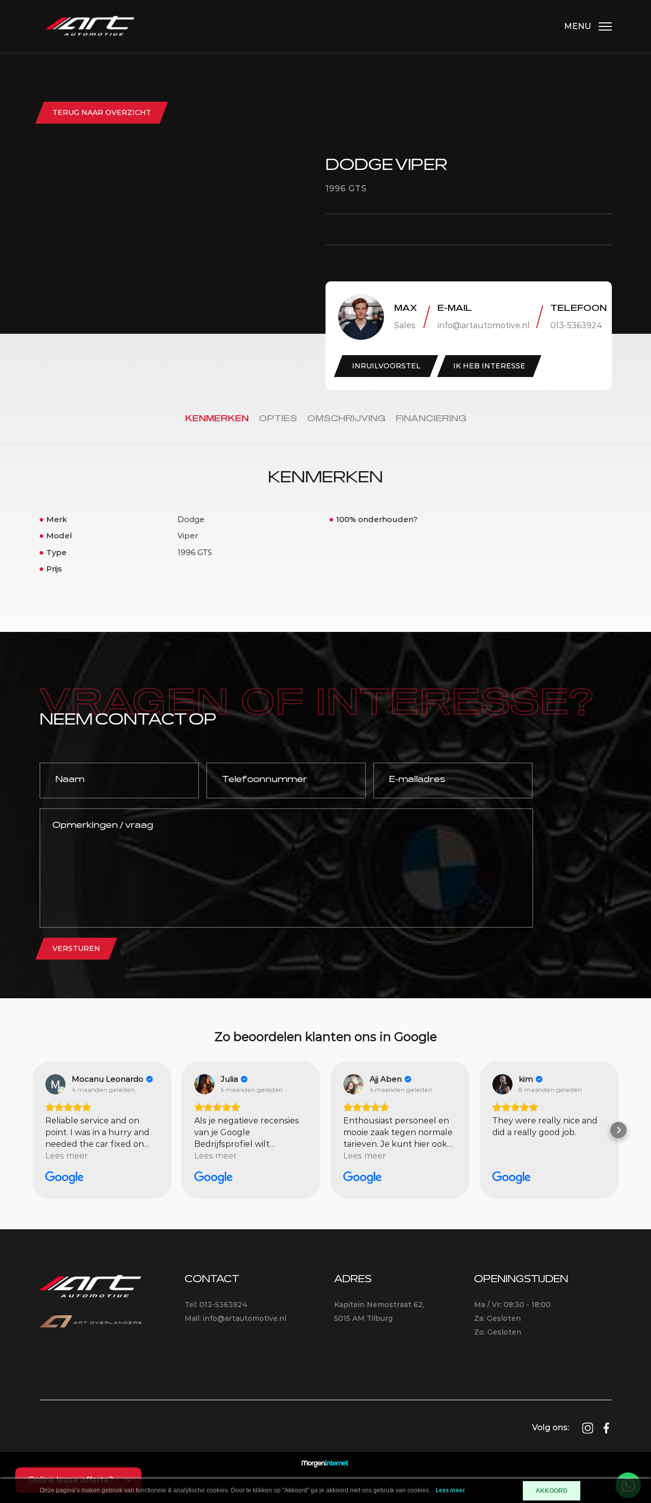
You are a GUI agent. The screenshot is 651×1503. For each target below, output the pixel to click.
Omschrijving (346, 419)
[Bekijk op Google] (55, 1084)
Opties (278, 419)
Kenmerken (217, 419)
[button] (32, 1130)
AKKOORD (552, 1490)
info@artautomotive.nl (483, 325)
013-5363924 (576, 325)
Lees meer (450, 1490)
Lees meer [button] (66, 1156)
